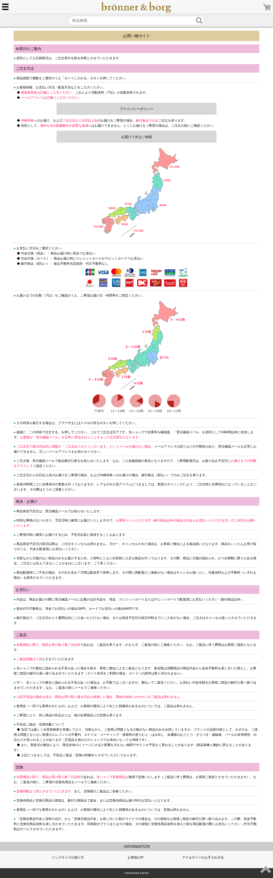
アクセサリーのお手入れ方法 (203, 857)
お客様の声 (136, 857)
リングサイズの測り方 (68, 857)
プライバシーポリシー (136, 109)
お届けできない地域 (136, 137)
